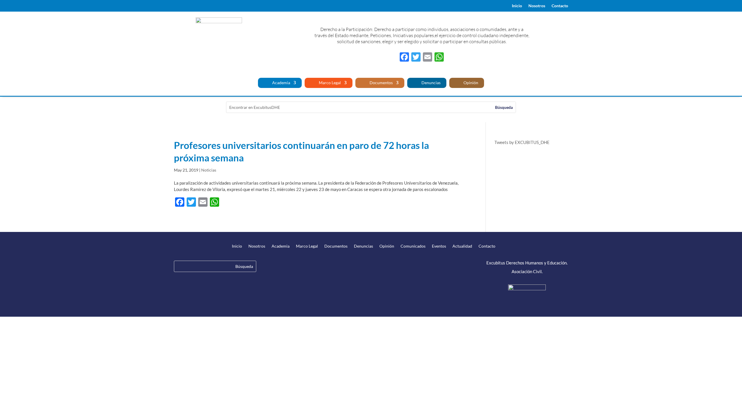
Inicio (517, 6)
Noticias (208, 169)
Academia (280, 83)
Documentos (381, 83)
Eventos (439, 246)
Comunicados (413, 246)
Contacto (560, 6)
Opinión (470, 83)
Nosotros (536, 6)
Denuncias (431, 83)
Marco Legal (329, 83)
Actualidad (462, 246)
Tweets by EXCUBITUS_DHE (522, 142)
